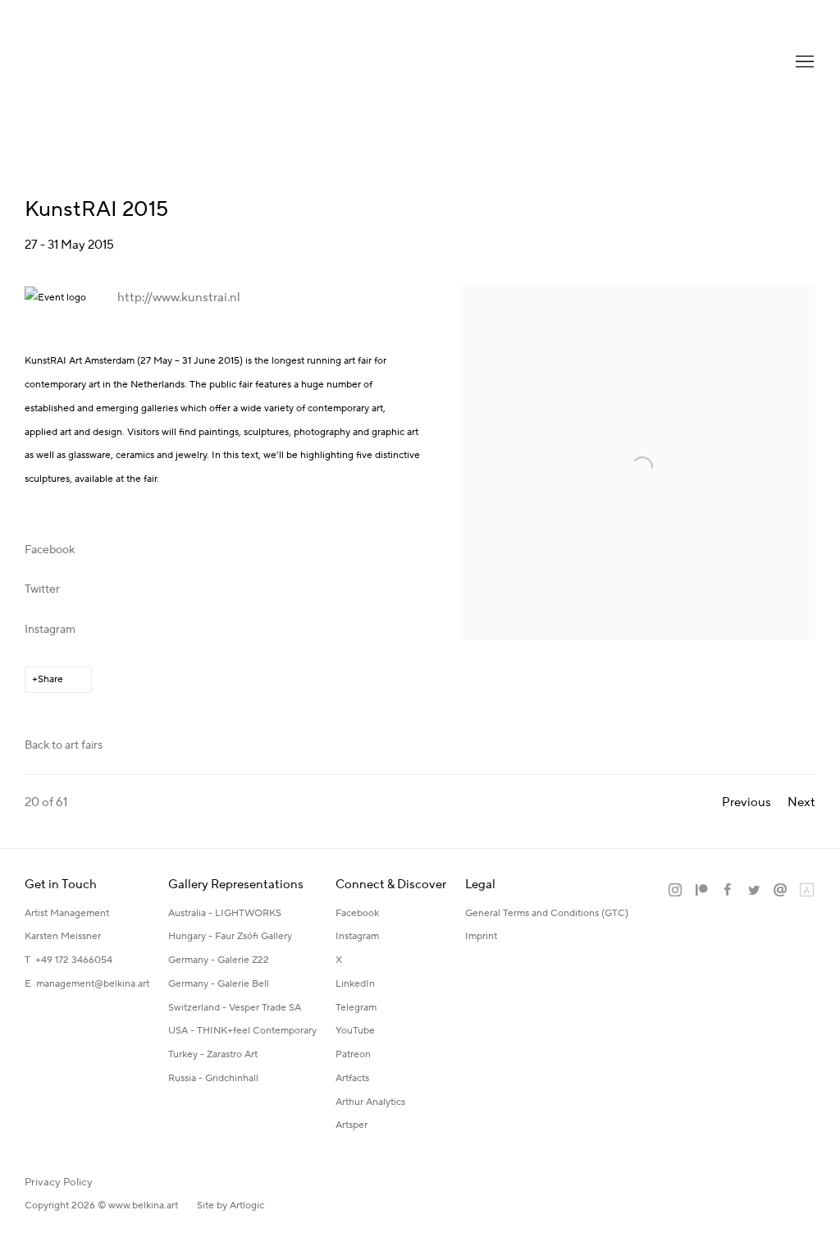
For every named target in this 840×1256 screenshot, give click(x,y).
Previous (746, 802)
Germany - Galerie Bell (218, 984)
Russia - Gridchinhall (213, 1078)
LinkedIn (355, 984)
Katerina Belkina (90, 62)
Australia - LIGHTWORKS (224, 913)
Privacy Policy (59, 1182)
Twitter (42, 589)
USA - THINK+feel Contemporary (242, 1031)
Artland (806, 890)
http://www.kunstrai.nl (178, 297)
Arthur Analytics (370, 1102)
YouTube (355, 1031)
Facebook (50, 550)
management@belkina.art (92, 984)
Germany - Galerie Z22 (218, 960)
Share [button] (50, 679)
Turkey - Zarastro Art (213, 1054)
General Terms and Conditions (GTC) (546, 913)
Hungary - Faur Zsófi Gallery (230, 936)
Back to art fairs (64, 745)
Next (801, 802)
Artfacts (352, 1078)
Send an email (780, 890)
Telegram (356, 1008)
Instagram (50, 629)
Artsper (352, 1125)
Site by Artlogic (230, 1205)
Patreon (353, 1054)
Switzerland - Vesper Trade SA (234, 1008)
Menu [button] (803, 62)
